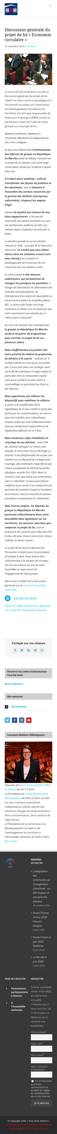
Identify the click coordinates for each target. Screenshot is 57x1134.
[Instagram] (21, 720)
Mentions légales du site (35, 1128)
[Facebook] (14, 720)
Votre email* (37, 1055)
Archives (31, 46)
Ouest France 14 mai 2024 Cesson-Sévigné (41, 919)
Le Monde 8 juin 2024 (40, 959)
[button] (28, 706)
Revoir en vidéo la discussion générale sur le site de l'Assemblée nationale (27, 608)
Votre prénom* (39, 1032)
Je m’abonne (15, 684)
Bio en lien (11, 841)
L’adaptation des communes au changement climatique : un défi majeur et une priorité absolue (41, 886)
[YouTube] (29, 720)
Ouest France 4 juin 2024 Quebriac (42, 941)
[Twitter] (7, 720)
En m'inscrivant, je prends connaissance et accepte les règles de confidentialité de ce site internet (41, 1088)
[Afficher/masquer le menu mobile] (50, 5)
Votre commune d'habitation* (39, 1068)
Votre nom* (37, 1043)
